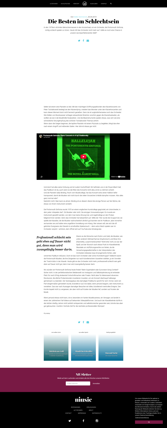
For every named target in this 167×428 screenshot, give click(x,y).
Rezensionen (75, 407)
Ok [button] (149, 422)
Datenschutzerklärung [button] (142, 417)
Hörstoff (76, 3)
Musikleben (94, 3)
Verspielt (104, 3)
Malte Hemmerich (80, 17)
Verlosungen (91, 407)
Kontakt (68, 413)
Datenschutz (97, 413)
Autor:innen (54, 3)
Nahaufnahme (65, 3)
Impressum (82, 413)
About (91, 410)
